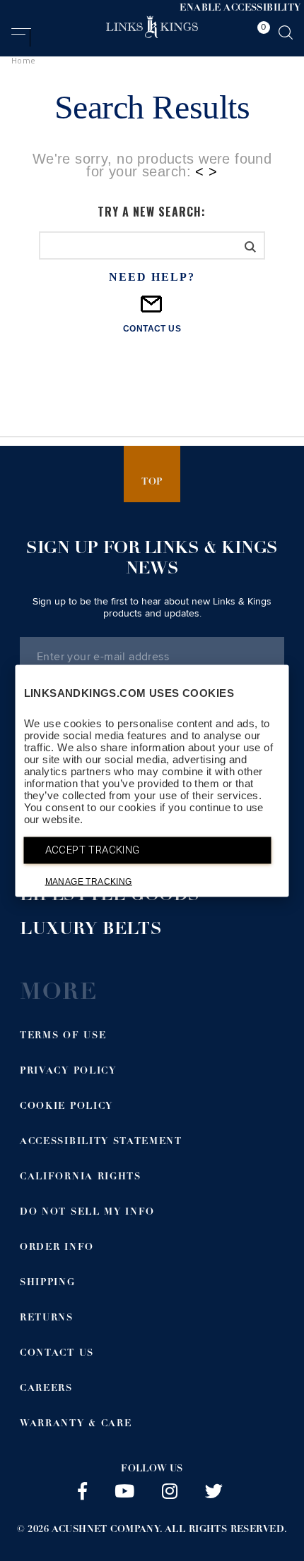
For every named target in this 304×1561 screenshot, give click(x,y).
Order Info (57, 1248)
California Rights (80, 1177)
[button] (20, 37)
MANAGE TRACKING (88, 881)
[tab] (260, 35)
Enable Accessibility (240, 8)
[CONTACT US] (152, 310)
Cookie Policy (66, 1107)
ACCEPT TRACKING (92, 849)
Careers (46, 1389)
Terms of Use (63, 1036)
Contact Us (57, 1354)
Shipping (48, 1283)
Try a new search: (152, 211)
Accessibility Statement (101, 1142)
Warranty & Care (75, 1424)
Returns (47, 1318)
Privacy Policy (68, 1071)
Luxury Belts (91, 930)
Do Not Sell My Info (87, 1212)
